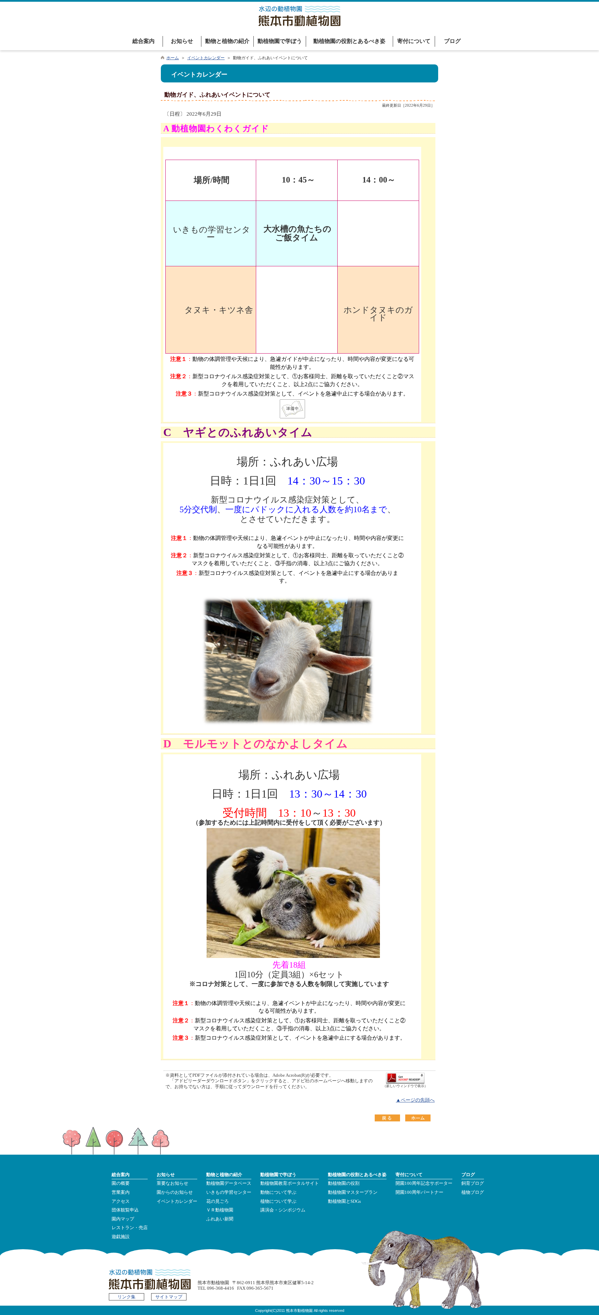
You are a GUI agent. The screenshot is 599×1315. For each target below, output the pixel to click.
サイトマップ (168, 1297)
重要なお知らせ (172, 1183)
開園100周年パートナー (419, 1192)
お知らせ (182, 41)
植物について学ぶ (278, 1201)
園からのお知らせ (175, 1192)
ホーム (172, 57)
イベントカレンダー (206, 57)
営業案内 (121, 1192)
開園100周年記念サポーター (424, 1183)
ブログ (452, 41)
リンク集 (127, 1297)
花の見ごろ (217, 1201)
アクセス (121, 1201)
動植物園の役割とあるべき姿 (349, 41)
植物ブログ (472, 1192)
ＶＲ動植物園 (219, 1210)
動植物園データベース (228, 1183)
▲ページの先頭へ (415, 1100)
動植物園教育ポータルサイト (289, 1183)
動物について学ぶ (278, 1192)
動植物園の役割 (343, 1183)
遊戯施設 (121, 1236)
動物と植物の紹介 (227, 41)
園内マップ (123, 1219)
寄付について (414, 41)
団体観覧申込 (125, 1210)
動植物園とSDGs (344, 1201)
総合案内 (143, 41)
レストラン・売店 (130, 1227)
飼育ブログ (472, 1183)
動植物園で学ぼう (280, 41)
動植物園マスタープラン (352, 1192)
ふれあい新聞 (219, 1219)
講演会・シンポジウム (282, 1210)
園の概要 (121, 1183)
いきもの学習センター (228, 1192)
